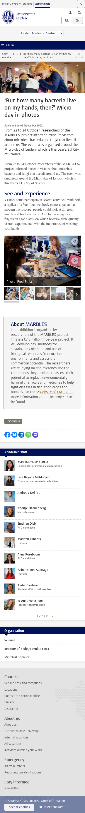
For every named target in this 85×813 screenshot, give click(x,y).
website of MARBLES (56, 392)
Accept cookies (19, 807)
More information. (53, 801)
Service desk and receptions (23, 683)
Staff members (42, 3)
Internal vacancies (16, 737)
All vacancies (12, 744)
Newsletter (11, 788)
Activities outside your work (23, 750)
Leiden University (11, 3)
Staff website (6, 55)
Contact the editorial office (22, 696)
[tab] (11, 293)
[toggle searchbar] (79, 12)
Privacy (9, 702)
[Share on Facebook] (7, 435)
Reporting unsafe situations (22, 772)
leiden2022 (13, 421)
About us (10, 725)
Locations (10, 690)
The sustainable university (21, 731)
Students (27, 3)
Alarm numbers (14, 766)
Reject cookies (53, 807)
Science (9, 640)
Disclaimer (11, 709)
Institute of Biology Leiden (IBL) (26, 649)
